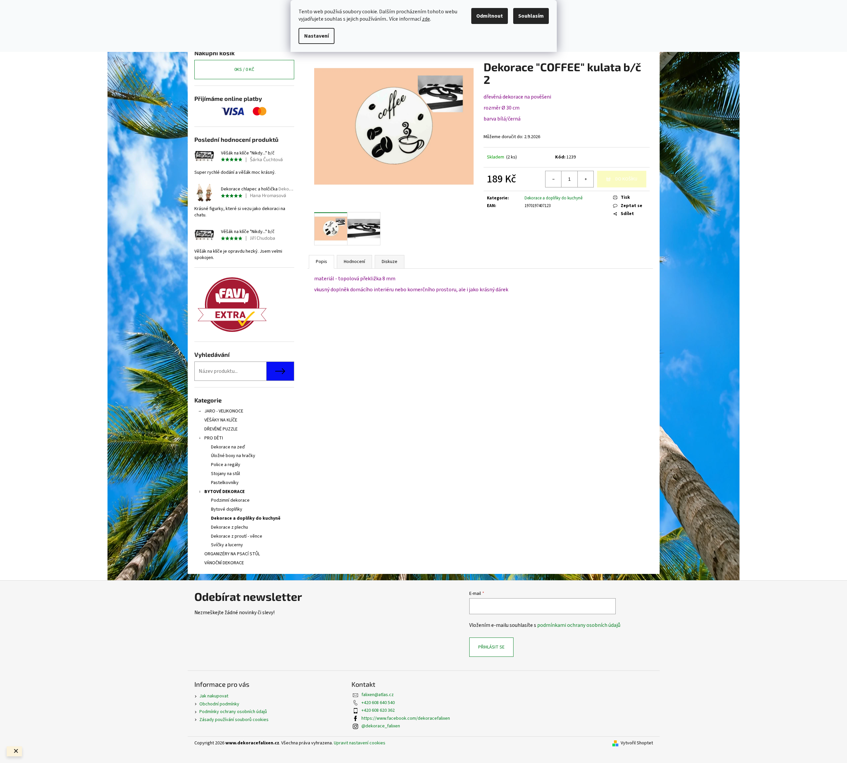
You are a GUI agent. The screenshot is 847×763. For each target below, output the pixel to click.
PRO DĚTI (213, 438)
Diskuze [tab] (389, 261)
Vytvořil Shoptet (637, 743)
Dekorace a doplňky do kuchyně (246, 518)
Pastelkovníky (225, 482)
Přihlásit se (491, 647)
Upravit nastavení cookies (359, 743)
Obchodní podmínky (219, 704)
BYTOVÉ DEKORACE (224, 491)
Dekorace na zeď (228, 447)
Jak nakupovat (213, 696)
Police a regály (225, 464)
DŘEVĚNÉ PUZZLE (221, 429)
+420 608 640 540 (378, 702)
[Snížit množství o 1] (553, 179)
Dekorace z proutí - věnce (236, 536)
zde (426, 19)
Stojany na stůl (225, 473)
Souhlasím (531, 16)
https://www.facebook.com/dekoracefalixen (405, 718)
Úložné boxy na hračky (233, 455)
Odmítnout (489, 16)
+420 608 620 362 (378, 710)
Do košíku (626, 179)
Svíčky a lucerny (227, 545)
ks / (244, 69)
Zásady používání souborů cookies (234, 719)
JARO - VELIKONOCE (223, 411)
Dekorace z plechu (229, 527)
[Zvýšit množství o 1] (585, 179)
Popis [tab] (321, 261)
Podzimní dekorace (230, 500)
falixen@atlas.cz (377, 694)
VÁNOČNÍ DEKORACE (224, 563)
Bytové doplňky (226, 509)
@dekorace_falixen (380, 726)
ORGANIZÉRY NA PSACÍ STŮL (232, 554)
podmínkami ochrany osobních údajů (578, 625)
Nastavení (316, 36)
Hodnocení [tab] (354, 261)
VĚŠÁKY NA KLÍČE (220, 420)
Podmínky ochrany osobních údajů (233, 711)
